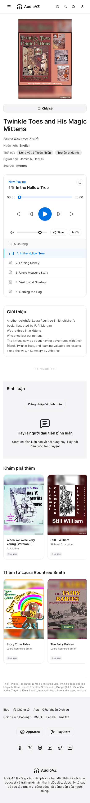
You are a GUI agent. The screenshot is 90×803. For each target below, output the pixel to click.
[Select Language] (65, 6)
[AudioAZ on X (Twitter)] (30, 747)
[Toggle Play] (45, 214)
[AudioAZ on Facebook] (20, 747)
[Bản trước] (19, 214)
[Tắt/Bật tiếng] (12, 232)
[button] (45, 253)
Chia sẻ (47, 108)
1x (73, 232)
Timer (61, 232)
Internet (21, 165)
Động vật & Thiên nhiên (35, 152)
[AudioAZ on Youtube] (50, 747)
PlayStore (63, 731)
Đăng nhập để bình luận (45, 404)
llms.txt (64, 717)
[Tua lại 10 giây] (31, 214)
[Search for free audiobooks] (73, 6)
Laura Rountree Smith (21, 138)
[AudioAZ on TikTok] (60, 747)
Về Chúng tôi (21, 709)
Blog (6, 709)
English (24, 145)
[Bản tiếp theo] (71, 214)
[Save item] (79, 182)
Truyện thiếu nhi (68, 152)
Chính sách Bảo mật (17, 717)
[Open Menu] (9, 7)
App (36, 709)
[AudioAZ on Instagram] (40, 747)
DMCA (38, 717)
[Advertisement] (45, 368)
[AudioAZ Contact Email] (70, 747)
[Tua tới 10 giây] (59, 214)
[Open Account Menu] (82, 6)
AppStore (33, 731)
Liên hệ (51, 717)
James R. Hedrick (32, 159)
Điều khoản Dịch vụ (55, 709)
